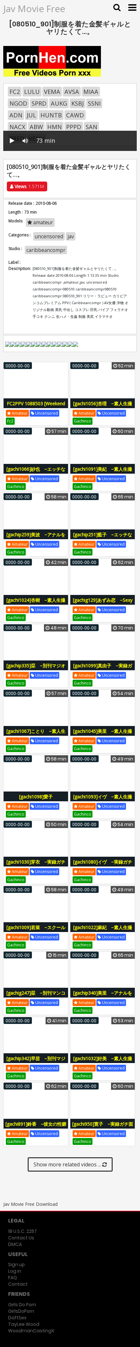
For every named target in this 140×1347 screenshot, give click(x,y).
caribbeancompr (45, 250)
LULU (32, 92)
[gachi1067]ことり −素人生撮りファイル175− (36, 734)
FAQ (12, 1277)
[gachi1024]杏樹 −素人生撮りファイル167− (36, 603)
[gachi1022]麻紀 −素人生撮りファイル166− (102, 931)
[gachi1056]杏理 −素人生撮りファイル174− (102, 407)
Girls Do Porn (22, 1304)
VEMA (52, 92)
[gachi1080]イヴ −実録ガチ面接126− (102, 865)
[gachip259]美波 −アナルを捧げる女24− (36, 538)
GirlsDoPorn (21, 1311)
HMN (54, 127)
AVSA (71, 92)
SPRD (39, 103)
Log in (14, 1271)
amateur (42, 222)
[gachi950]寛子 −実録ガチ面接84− (102, 1127)
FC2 (14, 92)
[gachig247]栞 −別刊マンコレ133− (36, 996)
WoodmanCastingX (31, 1330)
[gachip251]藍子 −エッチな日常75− (102, 538)
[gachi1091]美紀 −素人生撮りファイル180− (102, 472)
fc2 (10, 421)
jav (70, 236)
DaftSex (17, 1317)
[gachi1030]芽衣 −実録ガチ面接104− (36, 865)
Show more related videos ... (68, 1164)
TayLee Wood (23, 1324)
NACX (17, 127)
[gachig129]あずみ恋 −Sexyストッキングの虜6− (103, 603)
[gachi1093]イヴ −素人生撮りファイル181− (102, 800)
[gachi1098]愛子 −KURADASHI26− (37, 800)
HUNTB (51, 115)
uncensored (49, 236)
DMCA (15, 1244)
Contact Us (21, 1238)
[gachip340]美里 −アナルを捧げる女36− (102, 996)
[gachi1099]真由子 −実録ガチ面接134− (102, 669)
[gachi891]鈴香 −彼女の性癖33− (36, 1127)
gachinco (82, 421)
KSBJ (77, 103)
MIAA (90, 92)
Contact (18, 1284)
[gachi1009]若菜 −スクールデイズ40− (36, 931)
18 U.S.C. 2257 (22, 1231)
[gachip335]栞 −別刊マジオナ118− (36, 669)
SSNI (94, 103)
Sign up (16, 1264)
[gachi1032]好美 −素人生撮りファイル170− (102, 1062)
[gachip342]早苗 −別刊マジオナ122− (36, 1062)
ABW (36, 127)
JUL (31, 115)
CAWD (75, 115)
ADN (15, 115)
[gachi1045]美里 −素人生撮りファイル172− (102, 734)
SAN (91, 127)
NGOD (18, 103)
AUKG (59, 103)
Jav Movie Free (34, 8)
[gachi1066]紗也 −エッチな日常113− (36, 472)
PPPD (73, 127)
